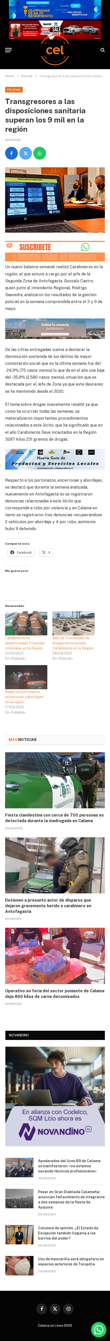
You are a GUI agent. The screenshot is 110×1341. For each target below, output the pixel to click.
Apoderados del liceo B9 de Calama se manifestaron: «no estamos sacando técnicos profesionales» (69, 1166)
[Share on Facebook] (11, 153)
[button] (98, 1329)
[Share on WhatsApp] (39, 153)
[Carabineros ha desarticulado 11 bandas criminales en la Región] (26, 623)
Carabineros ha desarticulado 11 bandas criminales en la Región (25, 643)
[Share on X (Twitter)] (25, 153)
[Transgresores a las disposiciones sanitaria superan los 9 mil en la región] (55, 200)
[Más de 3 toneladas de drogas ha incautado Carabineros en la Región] (73, 623)
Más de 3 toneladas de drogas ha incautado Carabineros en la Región (73, 643)
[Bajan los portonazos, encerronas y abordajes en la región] (26, 677)
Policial (14, 89)
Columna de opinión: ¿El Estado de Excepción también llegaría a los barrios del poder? (68, 1233)
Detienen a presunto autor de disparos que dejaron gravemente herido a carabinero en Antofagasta (48, 906)
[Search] (102, 50)
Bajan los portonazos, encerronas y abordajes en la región (24, 697)
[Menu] (8, 50)
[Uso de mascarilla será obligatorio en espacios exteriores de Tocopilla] (19, 1265)
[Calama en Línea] (55, 50)
